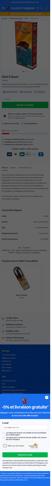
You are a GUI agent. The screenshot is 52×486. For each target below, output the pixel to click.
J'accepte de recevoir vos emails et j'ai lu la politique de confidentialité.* (26, 434)
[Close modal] (46, 397)
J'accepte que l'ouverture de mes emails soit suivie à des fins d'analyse (26, 439)
